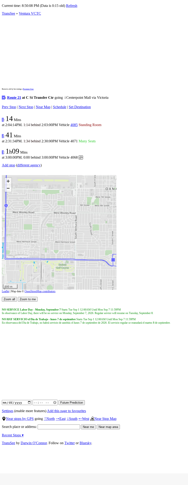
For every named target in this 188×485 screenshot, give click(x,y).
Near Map (43, 107)
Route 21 (14, 97)
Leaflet (5, 291)
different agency (29, 165)
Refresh (71, 6)
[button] (113, 259)
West (83, 419)
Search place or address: (20, 427)
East (61, 419)
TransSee (8, 13)
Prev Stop (9, 107)
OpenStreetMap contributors (40, 291)
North (49, 419)
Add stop (8, 165)
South (71, 419)
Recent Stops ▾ (13, 435)
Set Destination (80, 107)
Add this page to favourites (66, 411)
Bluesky (85, 443)
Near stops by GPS (20, 419)
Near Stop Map (105, 419)
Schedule (59, 107)
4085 (74, 125)
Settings (7, 411)
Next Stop (26, 107)
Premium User (28, 89)
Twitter (69, 443)
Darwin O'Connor (34, 443)
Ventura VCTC (30, 13)
